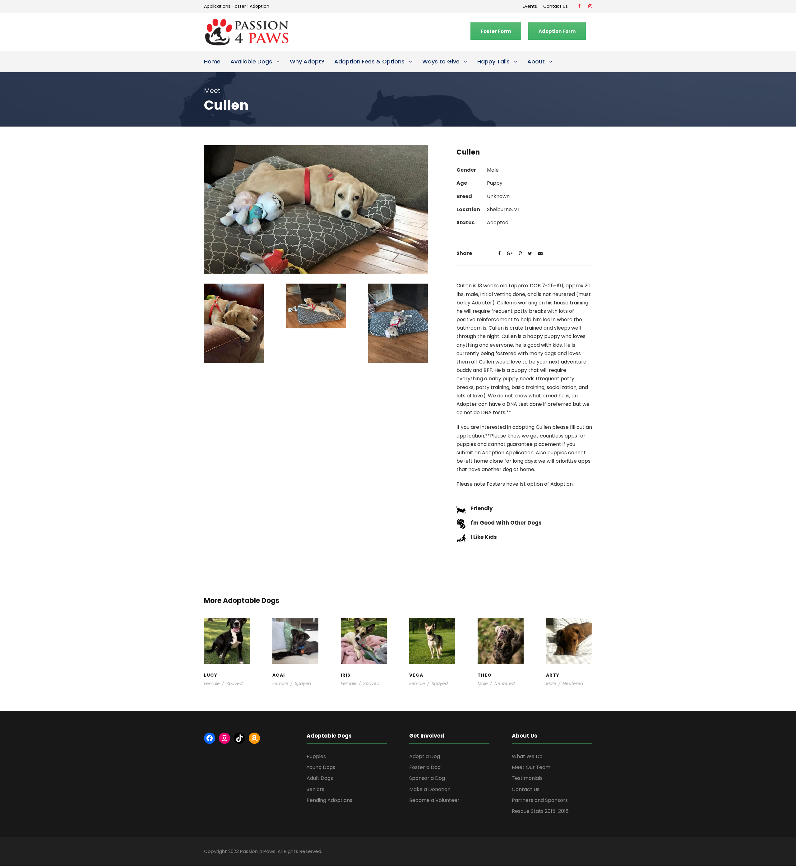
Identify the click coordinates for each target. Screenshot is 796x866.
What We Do (527, 756)
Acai (295, 630)
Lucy (227, 630)
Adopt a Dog (424, 756)
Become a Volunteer (434, 800)
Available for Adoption (432, 655)
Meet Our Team (531, 767)
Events (530, 6)
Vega (432, 637)
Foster (239, 6)
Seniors (315, 789)
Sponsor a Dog (427, 778)
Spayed (234, 683)
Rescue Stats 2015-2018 (540, 811)
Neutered (504, 683)
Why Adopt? (307, 61)
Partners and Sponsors (540, 800)
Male (483, 683)
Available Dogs (251, 61)
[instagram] (590, 6)
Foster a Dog (425, 767)
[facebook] (579, 6)
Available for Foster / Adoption (227, 645)
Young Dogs (570, 661)
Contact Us (556, 6)
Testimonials (527, 778)
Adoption (259, 6)
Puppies (316, 756)
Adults (429, 643)
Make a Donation (430, 789)
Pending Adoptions (329, 800)
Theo (500, 630)
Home (212, 61)
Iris (364, 630)
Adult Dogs (320, 778)
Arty (569, 634)
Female (212, 683)
